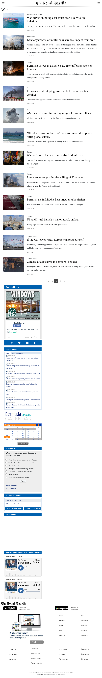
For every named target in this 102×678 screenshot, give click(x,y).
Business (62, 620)
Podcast (85, 659)
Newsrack (84, 635)
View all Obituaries (14, 508)
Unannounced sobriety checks (18, 477)
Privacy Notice (36, 658)
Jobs (82, 616)
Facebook (63, 649)
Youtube (86, 649)
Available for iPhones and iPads (24, 608)
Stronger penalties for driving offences (21, 468)
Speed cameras (13, 474)
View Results (11, 485)
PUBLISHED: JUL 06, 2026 (13, 579)
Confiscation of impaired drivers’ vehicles (22, 463)
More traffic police (14, 466)
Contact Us (13, 654)
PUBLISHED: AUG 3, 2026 (13, 557)
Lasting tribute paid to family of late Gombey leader (23, 400)
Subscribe (12, 659)
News (61, 616)
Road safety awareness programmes (20, 471)
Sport (61, 625)
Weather (84, 625)
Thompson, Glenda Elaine (14, 504)
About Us (12, 649)
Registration (35, 653)
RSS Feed (85, 654)
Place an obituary (33, 508)
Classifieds (84, 620)
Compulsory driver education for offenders (22, 460)
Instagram (64, 659)
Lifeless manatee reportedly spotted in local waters (23, 379)
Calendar (84, 630)
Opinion (62, 635)
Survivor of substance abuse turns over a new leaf (23, 374)
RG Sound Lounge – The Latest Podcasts (23, 552)
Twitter (63, 654)
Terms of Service (36, 663)
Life (60, 630)
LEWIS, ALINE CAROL (14, 500)
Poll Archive (11, 489)
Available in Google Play (74, 608)
